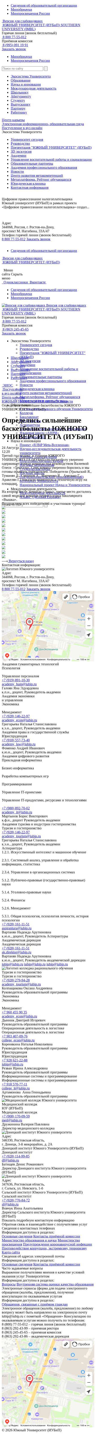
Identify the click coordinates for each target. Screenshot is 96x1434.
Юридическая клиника (28, 183)
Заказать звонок (14, 49)
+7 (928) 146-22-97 (16, 716)
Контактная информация (29, 187)
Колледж (26, 413)
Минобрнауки (21, 9)
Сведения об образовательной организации (44, 5)
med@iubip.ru (12, 1120)
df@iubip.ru (10, 1160)
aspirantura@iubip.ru (16, 928)
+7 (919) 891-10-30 (16, 680)
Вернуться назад (21, 561)
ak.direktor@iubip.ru (16, 952)
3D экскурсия (21, 151)
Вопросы (9, 1284)
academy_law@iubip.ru (18, 744)
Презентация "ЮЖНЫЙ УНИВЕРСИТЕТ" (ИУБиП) (51, 147)
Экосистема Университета (31, 76)
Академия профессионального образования (44, 167)
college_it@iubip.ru (16, 1088)
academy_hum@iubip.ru (19, 684)
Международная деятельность (33, 88)
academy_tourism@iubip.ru (21, 836)
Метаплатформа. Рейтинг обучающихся (41, 179)
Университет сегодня (27, 139)
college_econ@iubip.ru (18, 1040)
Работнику (19, 112)
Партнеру (18, 108)
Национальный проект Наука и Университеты (55, 485)
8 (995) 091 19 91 (15, 45)
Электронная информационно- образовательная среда (43, 124)
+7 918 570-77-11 (14, 1084)
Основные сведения (17, 1236)
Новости (17, 171)
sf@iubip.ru (10, 1204)
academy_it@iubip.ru (17, 812)
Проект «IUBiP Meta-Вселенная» (44, 445)
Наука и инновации (26, 84)
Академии (18, 155)
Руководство (20, 143)
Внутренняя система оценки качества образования (55, 1284)
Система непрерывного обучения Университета (56, 409)
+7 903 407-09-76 (14, 1036)
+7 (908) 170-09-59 (16, 1116)
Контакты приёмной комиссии (56, 1236)
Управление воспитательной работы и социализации (51, 159)
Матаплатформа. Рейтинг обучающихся (50, 397)
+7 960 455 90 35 (14, 1012)
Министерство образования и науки (29, 1240)
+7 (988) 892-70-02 (16, 808)
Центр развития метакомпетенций (37, 175)
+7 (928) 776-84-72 (16, 1200)
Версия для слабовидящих (22, 21)
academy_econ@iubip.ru (19, 720)
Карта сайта (11, 1252)
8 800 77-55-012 (14, 37)
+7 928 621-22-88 (14, 1060)
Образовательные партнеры (32, 163)
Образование (21, 80)
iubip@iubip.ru (12, 964)
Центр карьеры (13, 120)
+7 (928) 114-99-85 (15, 1156)
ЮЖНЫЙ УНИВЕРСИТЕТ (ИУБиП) (31, 401)
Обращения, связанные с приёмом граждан (35, 1304)
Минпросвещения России (30, 13)
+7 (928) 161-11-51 (15, 924)
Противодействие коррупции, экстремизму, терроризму (44, 1248)
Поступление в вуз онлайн (22, 128)
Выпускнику (20, 104)
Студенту (18, 100)
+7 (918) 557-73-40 (16, 740)
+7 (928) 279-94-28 (16, 980)
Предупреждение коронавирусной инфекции (57, 1244)
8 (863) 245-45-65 (15, 329)
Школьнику (20, 92)
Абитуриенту (21, 96)
